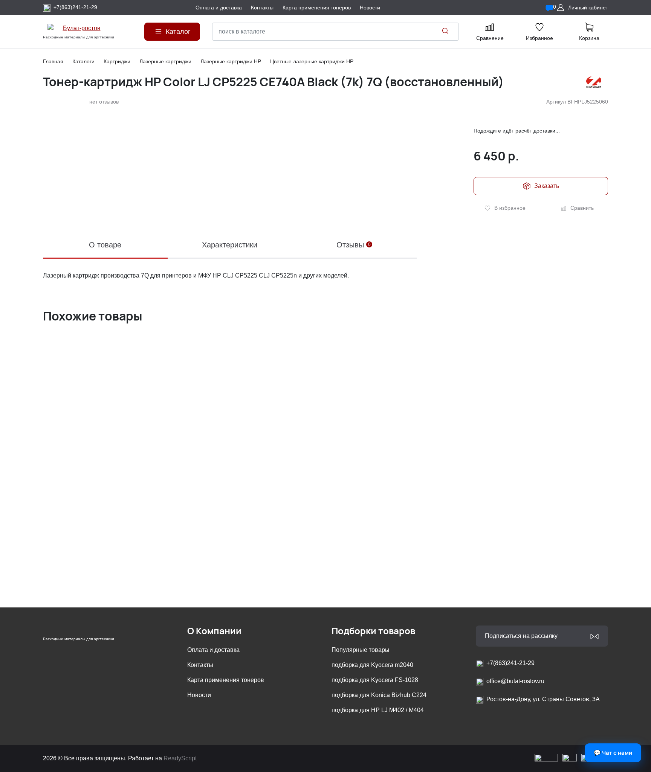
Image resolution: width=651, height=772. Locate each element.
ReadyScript (180, 758)
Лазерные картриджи (165, 61)
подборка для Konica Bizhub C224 (379, 695)
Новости (199, 695)
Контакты (200, 665)
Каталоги (83, 61)
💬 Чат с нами (613, 753)
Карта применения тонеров (225, 680)
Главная (53, 61)
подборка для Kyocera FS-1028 (375, 680)
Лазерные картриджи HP (230, 61)
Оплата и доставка (213, 650)
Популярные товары (361, 650)
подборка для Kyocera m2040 (372, 665)
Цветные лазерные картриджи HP (311, 61)
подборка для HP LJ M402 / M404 (378, 710)
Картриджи (117, 61)
